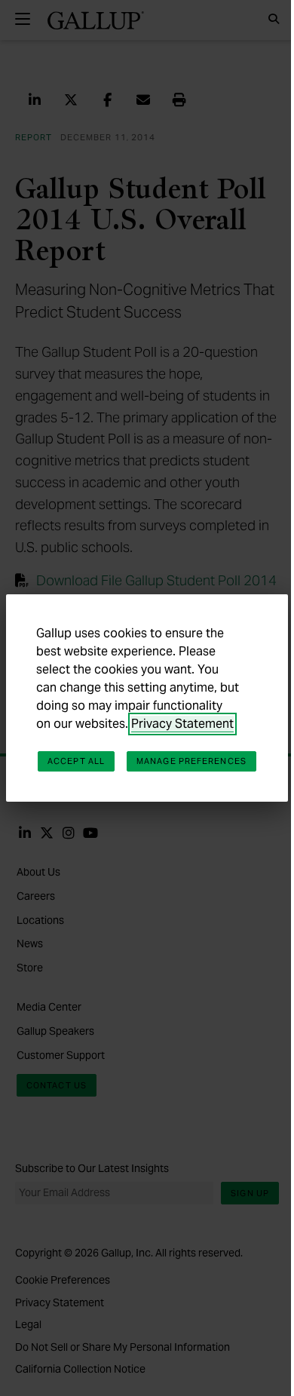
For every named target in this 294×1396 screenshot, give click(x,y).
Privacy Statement (182, 724)
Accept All (76, 761)
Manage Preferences (191, 761)
